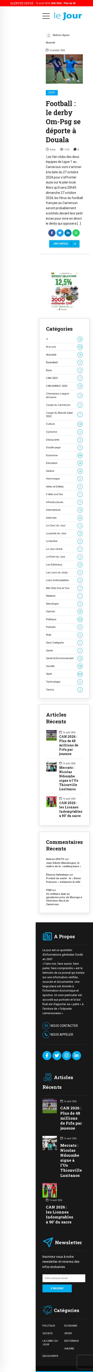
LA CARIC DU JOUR (50, 1342)
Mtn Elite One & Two (63, 588)
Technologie (63, 681)
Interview (63, 517)
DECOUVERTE (50, 1356)
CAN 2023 (63, 378)
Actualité (63, 354)
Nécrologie (63, 603)
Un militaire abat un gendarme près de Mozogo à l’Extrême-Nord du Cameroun (64, 899)
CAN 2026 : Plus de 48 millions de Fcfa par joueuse (68, 745)
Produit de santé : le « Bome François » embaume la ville (63, 880)
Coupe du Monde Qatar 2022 (63, 414)
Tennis (63, 689)
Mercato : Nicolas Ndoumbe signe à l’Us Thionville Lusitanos (68, 778)
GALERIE (69, 1348)
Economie (64, 455)
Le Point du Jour (63, 556)
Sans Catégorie (63, 642)
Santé (63, 650)
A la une (64, 346)
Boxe (63, 370)
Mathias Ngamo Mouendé (58, 39)
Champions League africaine (63, 395)
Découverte (63, 439)
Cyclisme (63, 431)
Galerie (63, 470)
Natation (63, 595)
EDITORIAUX (71, 1340)
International (63, 509)
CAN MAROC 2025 (63, 385)
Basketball (63, 362)
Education (63, 463)
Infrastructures (63, 502)
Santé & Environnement (63, 658)
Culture (64, 423)
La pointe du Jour (63, 533)
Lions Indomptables (63, 580)
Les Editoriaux (63, 564)
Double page (63, 447)
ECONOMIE (70, 1325)
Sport (52, 92)
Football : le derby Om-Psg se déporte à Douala (63, 121)
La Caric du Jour (63, 525)
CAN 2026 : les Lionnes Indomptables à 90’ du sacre (70, 809)
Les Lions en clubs (63, 572)
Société (64, 666)
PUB (63, 634)
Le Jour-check (63, 549)
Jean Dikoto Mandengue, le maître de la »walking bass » (63, 864)
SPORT (68, 1333)
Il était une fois (63, 494)
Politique (64, 619)
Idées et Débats (63, 486)
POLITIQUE (48, 1325)
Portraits (63, 627)
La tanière (63, 541)
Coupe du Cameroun (63, 404)
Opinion (63, 611)
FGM (48, 890)
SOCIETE (47, 1333)
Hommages (63, 478)
